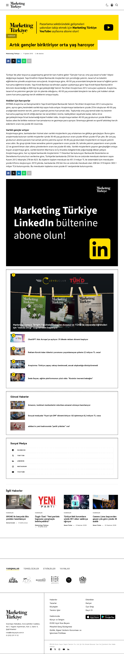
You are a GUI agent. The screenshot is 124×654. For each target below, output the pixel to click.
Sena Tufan (68, 525)
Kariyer (89, 603)
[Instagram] (59, 649)
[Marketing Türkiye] (18, 5)
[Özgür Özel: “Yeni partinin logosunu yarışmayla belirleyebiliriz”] (47, 502)
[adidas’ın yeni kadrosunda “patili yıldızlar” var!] (17, 426)
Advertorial (10, 523)
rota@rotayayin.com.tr (15, 632)
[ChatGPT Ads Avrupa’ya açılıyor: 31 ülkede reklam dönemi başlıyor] (17, 338)
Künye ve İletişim (57, 619)
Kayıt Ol (89, 610)
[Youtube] (63, 649)
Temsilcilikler (31, 568)
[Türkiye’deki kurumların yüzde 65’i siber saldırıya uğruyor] (76, 502)
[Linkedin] (68, 649)
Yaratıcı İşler (55, 610)
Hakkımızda (55, 616)
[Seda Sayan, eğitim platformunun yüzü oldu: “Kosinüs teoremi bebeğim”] (17, 377)
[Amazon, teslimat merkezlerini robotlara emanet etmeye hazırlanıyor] (17, 405)
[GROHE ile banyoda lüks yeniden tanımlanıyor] (18, 502)
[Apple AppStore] (93, 618)
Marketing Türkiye (12, 53)
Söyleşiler (54, 607)
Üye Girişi (90, 607)
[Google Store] (108, 618)
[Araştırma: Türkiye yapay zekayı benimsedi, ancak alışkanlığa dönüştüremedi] (17, 364)
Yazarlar (53, 603)
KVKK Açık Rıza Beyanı (60, 623)
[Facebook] (51, 649)
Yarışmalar (12, 568)
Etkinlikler (49, 568)
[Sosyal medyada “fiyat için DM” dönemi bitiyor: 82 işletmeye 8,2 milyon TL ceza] (17, 416)
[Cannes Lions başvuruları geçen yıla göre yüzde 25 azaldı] (105, 502)
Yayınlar (65, 568)
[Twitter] (55, 649)
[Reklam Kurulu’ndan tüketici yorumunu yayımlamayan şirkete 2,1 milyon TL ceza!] (17, 351)
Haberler (11, 36)
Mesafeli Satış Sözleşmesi (61, 627)
